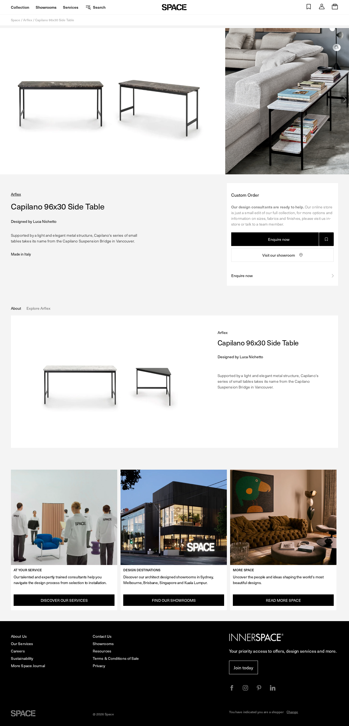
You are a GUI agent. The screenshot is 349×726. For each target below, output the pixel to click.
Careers (18, 651)
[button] (308, 7)
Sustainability (22, 658)
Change (292, 711)
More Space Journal (28, 666)
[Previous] (4, 99)
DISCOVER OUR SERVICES (64, 600)
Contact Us (102, 636)
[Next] (345, 99)
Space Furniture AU (174, 7)
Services (70, 7)
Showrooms (46, 7)
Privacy (99, 666)
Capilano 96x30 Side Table (54, 19)
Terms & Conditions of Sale (116, 658)
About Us (19, 636)
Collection (20, 7)
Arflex (27, 19)
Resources (102, 651)
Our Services (22, 643)
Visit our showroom (278, 255)
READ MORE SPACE (283, 600)
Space (15, 19)
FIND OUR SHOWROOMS (174, 600)
